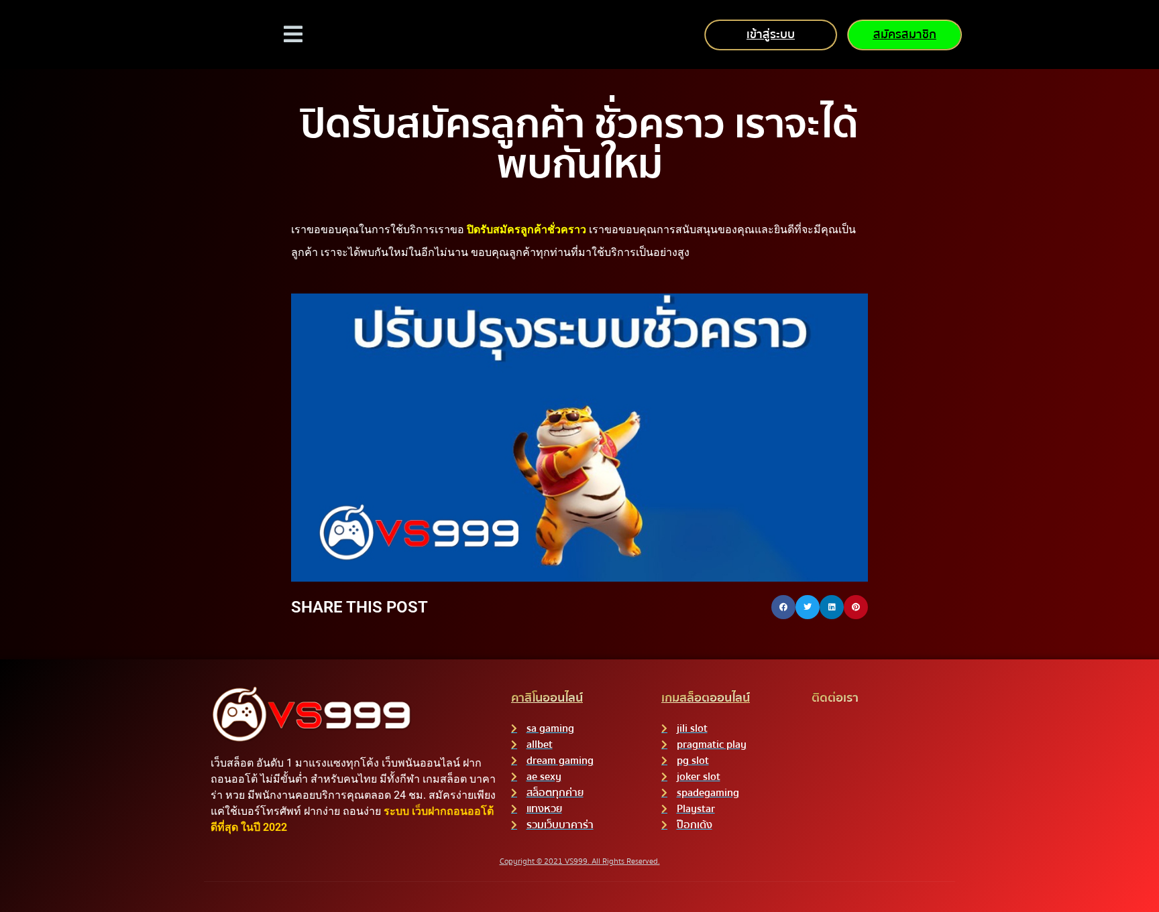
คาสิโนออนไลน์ (547, 698)
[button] (783, 607)
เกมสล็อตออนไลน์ (705, 698)
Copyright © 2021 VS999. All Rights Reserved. (580, 861)
